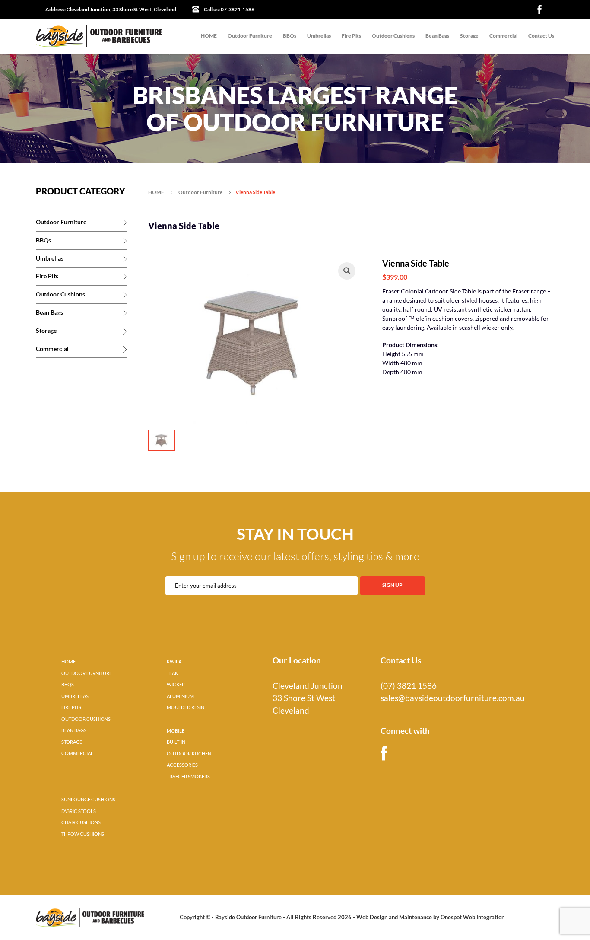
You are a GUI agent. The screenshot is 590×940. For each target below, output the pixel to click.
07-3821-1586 (229, 9)
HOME (209, 35)
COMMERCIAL (77, 753)
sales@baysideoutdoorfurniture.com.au (453, 698)
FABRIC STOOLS (78, 811)
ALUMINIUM (180, 696)
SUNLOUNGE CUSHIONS (88, 799)
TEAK (172, 673)
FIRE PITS (71, 707)
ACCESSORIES (182, 765)
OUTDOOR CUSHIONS (86, 719)
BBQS (67, 684)
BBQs (289, 35)
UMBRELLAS (75, 696)
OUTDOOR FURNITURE (86, 673)
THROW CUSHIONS (82, 834)
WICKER (176, 684)
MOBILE (175, 730)
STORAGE (71, 742)
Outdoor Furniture (250, 35)
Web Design (371, 917)
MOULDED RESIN (185, 707)
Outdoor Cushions (393, 35)
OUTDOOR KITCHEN (189, 753)
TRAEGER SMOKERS (188, 776)
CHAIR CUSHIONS (81, 822)
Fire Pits (351, 35)
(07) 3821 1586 (409, 686)
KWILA (174, 661)
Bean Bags (437, 35)
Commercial (503, 35)
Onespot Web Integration (472, 917)
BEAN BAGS (73, 730)
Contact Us (541, 35)
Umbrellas (319, 35)
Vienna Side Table (255, 192)
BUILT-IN (176, 742)
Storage (469, 35)
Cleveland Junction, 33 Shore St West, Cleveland (110, 9)
